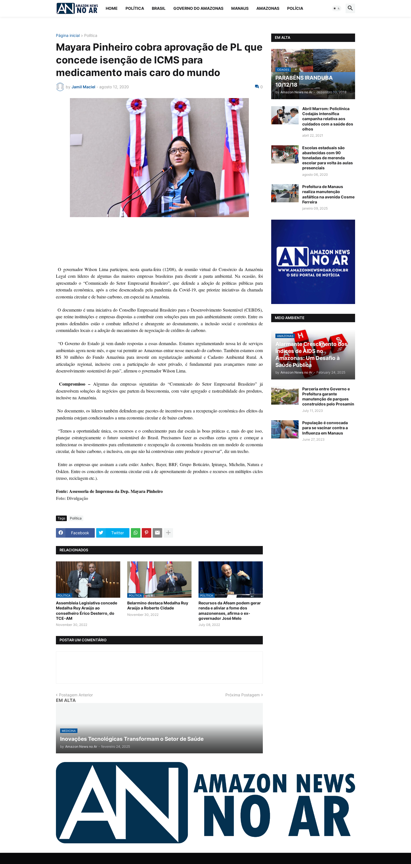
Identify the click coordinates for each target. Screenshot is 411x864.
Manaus (240, 8)
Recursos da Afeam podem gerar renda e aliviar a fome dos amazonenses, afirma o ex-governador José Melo (230, 610)
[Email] (157, 533)
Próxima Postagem (242, 694)
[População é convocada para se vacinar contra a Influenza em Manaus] (285, 429)
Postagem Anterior (76, 694)
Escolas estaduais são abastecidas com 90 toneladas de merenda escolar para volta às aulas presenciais (327, 157)
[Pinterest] (146, 533)
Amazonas (267, 8)
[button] (336, 8)
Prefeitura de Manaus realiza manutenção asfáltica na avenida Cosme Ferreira (328, 194)
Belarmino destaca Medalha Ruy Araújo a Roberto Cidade (157, 605)
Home (112, 8)
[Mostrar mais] (168, 533)
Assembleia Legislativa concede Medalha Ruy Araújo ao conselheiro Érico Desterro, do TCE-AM (86, 610)
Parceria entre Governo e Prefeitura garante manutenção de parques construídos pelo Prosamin (328, 396)
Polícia (295, 8)
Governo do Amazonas (198, 8)
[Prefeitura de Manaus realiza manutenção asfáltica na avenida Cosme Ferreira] (285, 193)
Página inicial (68, 36)
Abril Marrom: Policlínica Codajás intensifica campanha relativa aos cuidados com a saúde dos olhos (327, 118)
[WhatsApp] (135, 533)
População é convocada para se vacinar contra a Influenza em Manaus (325, 427)
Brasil (159, 8)
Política (135, 8)
